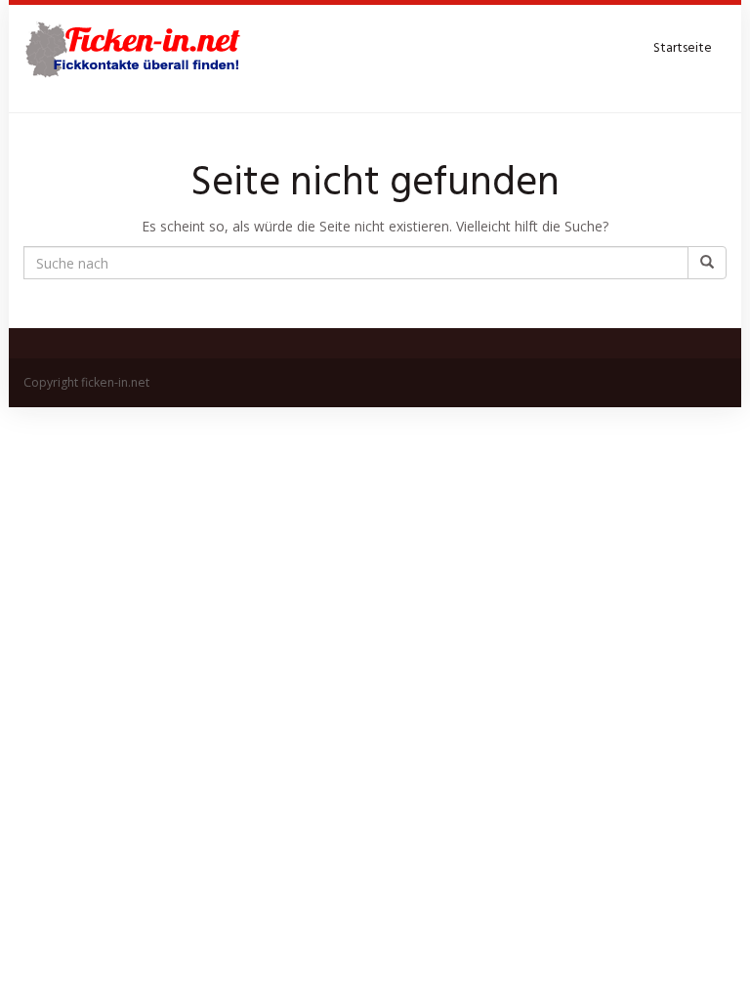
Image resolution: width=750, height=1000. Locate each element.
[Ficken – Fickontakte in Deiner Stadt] (136, 49)
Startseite (682, 48)
